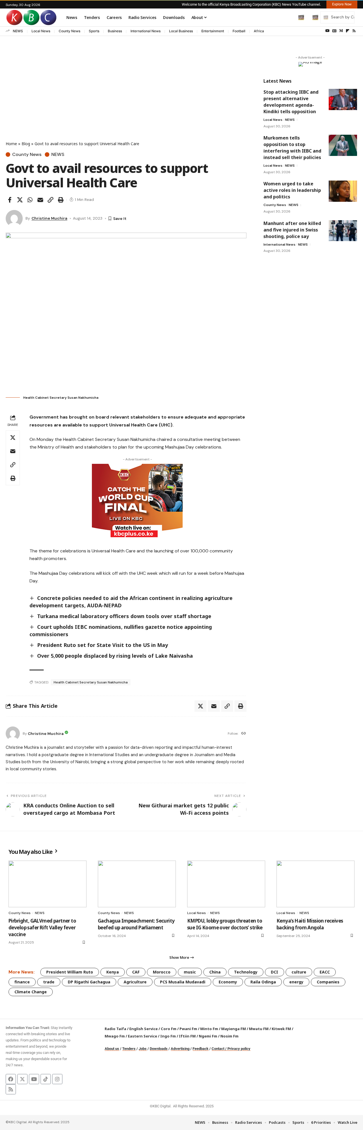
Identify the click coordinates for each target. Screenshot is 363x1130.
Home (11, 143)
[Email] (40, 199)
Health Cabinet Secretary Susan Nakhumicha (91, 682)
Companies (328, 982)
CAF (136, 972)
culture (299, 972)
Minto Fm (209, 1028)
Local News (40, 31)
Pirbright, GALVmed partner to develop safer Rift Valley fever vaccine (42, 927)
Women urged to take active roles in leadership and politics (292, 190)
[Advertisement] (126, 98)
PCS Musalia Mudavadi (182, 982)
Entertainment (212, 31)
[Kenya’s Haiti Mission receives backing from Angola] (315, 884)
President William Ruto (69, 972)
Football (239, 31)
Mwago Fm (115, 1036)
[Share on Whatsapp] (30, 199)
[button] (289, 17)
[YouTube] (327, 31)
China (215, 972)
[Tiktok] (46, 1079)
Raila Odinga (263, 982)
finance (22, 982)
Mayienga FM (233, 1028)
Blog (26, 143)
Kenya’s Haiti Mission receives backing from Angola (310, 924)
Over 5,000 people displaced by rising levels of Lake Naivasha (115, 655)
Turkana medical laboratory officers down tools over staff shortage (124, 616)
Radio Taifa (115, 1028)
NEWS (18, 31)
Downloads (159, 1049)
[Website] (243, 734)
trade (48, 982)
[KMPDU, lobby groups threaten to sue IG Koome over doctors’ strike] (226, 884)
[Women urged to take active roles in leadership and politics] (343, 191)
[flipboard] (347, 31)
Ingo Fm (168, 1036)
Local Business (181, 31)
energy (296, 982)
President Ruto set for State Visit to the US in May (102, 645)
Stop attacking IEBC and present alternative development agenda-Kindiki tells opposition (290, 102)
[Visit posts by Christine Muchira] (14, 218)
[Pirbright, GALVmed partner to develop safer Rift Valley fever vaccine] (47, 884)
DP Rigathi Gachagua (89, 982)
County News (69, 31)
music (190, 972)
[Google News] (334, 31)
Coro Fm (168, 1028)
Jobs (143, 1049)
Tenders (129, 1049)
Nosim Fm (229, 1036)
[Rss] (354, 31)
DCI (274, 972)
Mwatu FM (259, 1028)
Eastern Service (142, 1036)
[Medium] (341, 31)
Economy (228, 982)
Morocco (161, 972)
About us (112, 1049)
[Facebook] (11, 1079)
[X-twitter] (22, 1079)
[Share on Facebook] (10, 199)
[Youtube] (34, 1079)
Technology (246, 972)
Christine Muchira (49, 218)
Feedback (200, 1049)
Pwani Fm (188, 1028)
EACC (325, 972)
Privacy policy (238, 1049)
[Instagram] (57, 1079)
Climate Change (30, 991)
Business (115, 31)
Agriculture (135, 982)
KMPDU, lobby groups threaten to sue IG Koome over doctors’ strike (225, 924)
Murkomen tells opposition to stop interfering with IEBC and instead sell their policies (292, 147)
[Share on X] (20, 199)
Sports (94, 31)
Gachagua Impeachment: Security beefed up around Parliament (136, 924)
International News (145, 31)
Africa (259, 31)
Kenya (112, 972)
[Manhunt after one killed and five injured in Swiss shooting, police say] (343, 230)
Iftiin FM (187, 1036)
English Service (143, 1028)
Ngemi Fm (208, 1036)
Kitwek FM (281, 1028)
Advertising (180, 1049)
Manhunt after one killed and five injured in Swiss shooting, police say (292, 229)
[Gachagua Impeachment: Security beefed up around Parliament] (137, 884)
